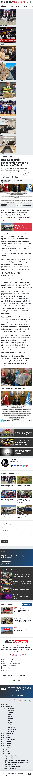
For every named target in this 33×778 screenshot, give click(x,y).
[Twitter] (17, 466)
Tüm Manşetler (7, 667)
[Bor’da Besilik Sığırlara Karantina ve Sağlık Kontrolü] (24, 509)
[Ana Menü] (2, 2)
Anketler (8, 748)
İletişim (10, 675)
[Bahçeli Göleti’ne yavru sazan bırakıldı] (8, 480)
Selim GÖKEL (14, 461)
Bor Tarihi (22, 675)
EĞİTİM (25, 6)
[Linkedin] (23, 466)
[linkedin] (29, 700)
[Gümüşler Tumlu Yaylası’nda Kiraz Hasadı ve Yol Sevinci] (24, 494)
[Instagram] (20, 466)
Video (7, 735)
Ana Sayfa (8, 704)
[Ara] (27, 2)
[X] (10, 655)
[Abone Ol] (27, 205)
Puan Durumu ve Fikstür (9, 665)
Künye (4, 675)
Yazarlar (8, 737)
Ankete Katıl (6, 563)
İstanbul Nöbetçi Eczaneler (10, 660)
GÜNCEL (4, 6)
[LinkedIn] (19, 655)
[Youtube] (26, 466)
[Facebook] (14, 466)
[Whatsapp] (25, 655)
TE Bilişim (20, 695)
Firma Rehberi (10, 739)
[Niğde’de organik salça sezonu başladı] (8, 494)
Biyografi (8, 745)
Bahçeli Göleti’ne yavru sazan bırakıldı (7, 486)
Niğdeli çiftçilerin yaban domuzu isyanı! (23, 486)
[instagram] (15, 700)
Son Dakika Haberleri (8, 669)
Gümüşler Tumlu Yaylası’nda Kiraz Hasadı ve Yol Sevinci (24, 501)
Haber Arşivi (6, 670)
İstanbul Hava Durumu (9, 661)
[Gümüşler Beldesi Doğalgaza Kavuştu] (8, 509)
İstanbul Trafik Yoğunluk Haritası (11, 663)
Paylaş (5, 205)
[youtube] (20, 700)
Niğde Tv (13, 677)
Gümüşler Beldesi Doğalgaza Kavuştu (6, 515)
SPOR (31, 6)
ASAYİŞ (18, 6)
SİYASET (11, 6)
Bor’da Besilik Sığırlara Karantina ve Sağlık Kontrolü (23, 516)
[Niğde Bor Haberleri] (14, 1)
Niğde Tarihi (6, 677)
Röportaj (8, 743)
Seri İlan (8, 741)
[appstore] (16, 680)
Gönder (4, 541)
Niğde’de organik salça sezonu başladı (7, 500)
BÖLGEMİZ (11, 156)
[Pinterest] (13, 655)
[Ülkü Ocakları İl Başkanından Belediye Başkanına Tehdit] (16, 193)
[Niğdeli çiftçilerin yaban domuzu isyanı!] (24, 480)
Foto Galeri (9, 733)
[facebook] (6, 700)
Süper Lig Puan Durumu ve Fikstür (18, 762)
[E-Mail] (11, 466)
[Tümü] (31, 551)
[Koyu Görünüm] (30, 2)
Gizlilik (16, 675)
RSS (4, 689)
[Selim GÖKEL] (5, 463)
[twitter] (10, 700)
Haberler (4, 156)
